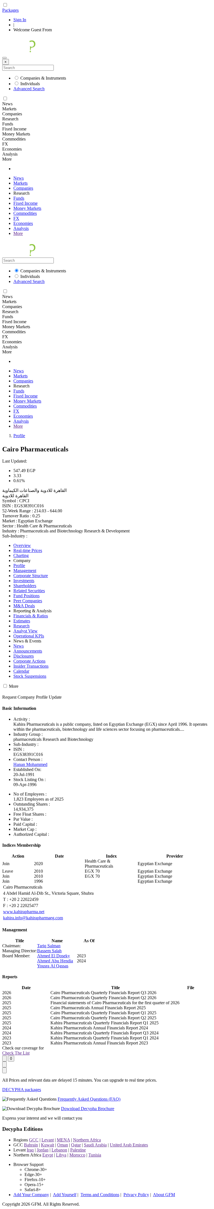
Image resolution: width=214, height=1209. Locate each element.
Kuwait (47, 1145)
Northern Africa (87, 1139)
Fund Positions (26, 595)
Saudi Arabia (95, 1145)
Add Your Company (31, 1194)
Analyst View (25, 631)
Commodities (25, 213)
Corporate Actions (29, 661)
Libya (61, 1155)
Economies (23, 223)
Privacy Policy (136, 1194)
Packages (10, 10)
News (18, 178)
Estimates (21, 620)
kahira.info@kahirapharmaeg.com (33, 917)
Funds (18, 198)
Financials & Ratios (30, 615)
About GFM (164, 1194)
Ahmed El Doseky (53, 955)
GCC (33, 1139)
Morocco (77, 1155)
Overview (22, 545)
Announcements (27, 651)
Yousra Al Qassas (52, 965)
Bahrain (31, 1145)
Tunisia (94, 1155)
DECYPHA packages (21, 1089)
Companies (23, 188)
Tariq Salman (48, 945)
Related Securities (29, 590)
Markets (20, 183)
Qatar (76, 1145)
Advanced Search (29, 88)
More (18, 233)
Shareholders (24, 585)
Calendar (21, 671)
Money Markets (27, 208)
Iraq (30, 1150)
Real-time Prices (27, 550)
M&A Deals (24, 605)
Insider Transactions (30, 666)
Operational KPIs (28, 636)
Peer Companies (27, 600)
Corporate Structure (30, 575)
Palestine (78, 1150)
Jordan (42, 1150)
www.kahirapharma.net (23, 911)
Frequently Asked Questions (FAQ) (89, 1099)
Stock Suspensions (29, 676)
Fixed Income (25, 203)
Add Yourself (64, 1194)
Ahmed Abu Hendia (55, 960)
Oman (62, 1145)
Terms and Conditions (100, 1194)
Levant (48, 1139)
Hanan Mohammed (30, 764)
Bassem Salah (49, 950)
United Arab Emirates (129, 1145)
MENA (63, 1139)
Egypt (47, 1155)
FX (16, 218)
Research (21, 625)
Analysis (21, 228)
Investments (23, 580)
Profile (19, 435)
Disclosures (23, 656)
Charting (21, 555)
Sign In (19, 19)
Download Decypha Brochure (87, 1108)
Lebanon (59, 1150)
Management (24, 570)
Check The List (16, 1053)
